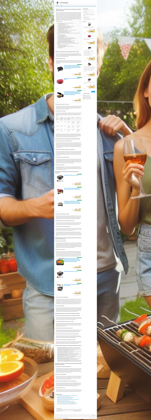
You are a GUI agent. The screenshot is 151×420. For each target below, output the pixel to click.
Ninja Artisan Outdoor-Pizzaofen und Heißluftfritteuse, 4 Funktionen (89, 27)
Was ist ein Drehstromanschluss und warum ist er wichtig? (65, 39)
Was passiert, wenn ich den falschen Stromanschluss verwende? (65, 41)
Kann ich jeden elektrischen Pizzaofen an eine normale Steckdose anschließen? (67, 38)
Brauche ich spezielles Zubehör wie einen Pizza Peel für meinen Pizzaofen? (67, 395)
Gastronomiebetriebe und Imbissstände (63, 36)
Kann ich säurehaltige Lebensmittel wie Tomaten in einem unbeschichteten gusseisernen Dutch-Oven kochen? (89, 15)
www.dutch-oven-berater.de (87, 97)
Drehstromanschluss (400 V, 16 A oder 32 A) (63, 24)
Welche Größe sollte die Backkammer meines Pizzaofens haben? (66, 401)
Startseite (57, 5)
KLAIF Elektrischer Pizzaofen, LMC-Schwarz (71, 175)
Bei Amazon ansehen (77, 74)
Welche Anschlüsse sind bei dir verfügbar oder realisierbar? (65, 31)
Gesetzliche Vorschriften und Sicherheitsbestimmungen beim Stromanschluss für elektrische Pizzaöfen (68, 43)
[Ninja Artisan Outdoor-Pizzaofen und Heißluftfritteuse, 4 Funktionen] (89, 24)
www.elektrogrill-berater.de (87, 96)
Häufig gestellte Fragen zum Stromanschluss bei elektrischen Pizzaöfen (65, 37)
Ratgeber (61, 5)
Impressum (93, 415)
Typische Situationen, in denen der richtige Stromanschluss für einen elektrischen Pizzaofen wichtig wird (68, 33)
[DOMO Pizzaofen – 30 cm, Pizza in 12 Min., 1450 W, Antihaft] (89, 36)
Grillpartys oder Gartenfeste (62, 35)
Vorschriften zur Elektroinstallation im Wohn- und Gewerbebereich (66, 46)
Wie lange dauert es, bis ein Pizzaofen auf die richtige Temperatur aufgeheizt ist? (68, 399)
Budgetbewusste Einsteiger (61, 29)
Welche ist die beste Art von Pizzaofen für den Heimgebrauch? (65, 397)
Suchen (84, 90)
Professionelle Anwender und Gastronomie (63, 28)
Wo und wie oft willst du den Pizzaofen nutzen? (64, 32)
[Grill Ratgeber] (57, 4)
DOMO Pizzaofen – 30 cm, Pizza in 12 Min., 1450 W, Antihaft (89, 39)
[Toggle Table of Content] (80, 21)
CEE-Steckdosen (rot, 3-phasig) (62, 25)
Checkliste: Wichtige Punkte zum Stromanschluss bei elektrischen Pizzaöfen (66, 42)
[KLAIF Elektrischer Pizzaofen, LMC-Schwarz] (89, 80)
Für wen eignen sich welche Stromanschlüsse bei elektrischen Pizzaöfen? (65, 26)
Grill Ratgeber (64, 2)
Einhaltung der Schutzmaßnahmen (62, 45)
